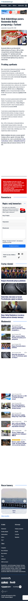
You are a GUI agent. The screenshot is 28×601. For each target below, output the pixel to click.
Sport (9, 5)
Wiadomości (4, 5)
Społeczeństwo (21, 5)
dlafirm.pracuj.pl (4, 562)
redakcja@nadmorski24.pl (9, 189)
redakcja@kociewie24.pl (19, 141)
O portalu (17, 534)
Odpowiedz (5, 221)
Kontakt (16, 531)
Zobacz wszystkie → (5, 516)
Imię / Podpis (5, 215)
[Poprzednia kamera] (3, 501)
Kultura (14, 5)
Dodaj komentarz (14, 246)
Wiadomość (5, 228)
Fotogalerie (3, 548)
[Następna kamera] (24, 501)
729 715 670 (17, 191)
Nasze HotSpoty (4, 550)
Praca (2, 556)
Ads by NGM (23, 13)
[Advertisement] (14, 162)
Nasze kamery (4, 553)
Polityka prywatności (19, 529)
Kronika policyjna (4, 531)
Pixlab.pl (11, 597)
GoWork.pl (3, 559)
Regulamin (17, 537)
